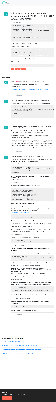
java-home (23, 68)
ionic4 (13, 68)
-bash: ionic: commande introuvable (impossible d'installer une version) (21, 349)
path (19, 68)
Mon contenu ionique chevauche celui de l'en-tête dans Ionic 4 (19, 345)
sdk (16, 68)
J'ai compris (7, 398)
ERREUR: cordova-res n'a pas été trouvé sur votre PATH (17, 353)
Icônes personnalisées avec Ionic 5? (12, 341)
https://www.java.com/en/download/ (21, 212)
